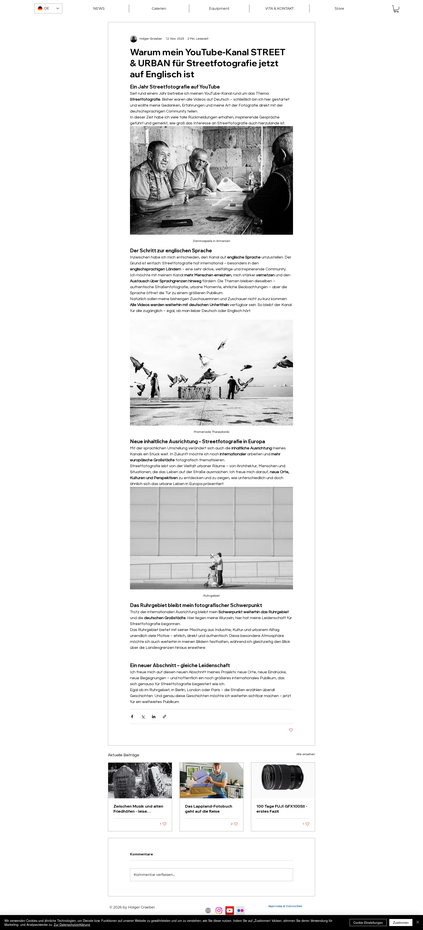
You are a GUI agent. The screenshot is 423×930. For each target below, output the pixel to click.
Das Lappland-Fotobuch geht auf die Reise (208, 809)
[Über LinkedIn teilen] (154, 716)
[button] (159, 8)
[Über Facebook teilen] (132, 716)
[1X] (208, 910)
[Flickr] (240, 910)
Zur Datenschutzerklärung (72, 924)
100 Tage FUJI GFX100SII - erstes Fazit (281, 809)
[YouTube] (229, 910)
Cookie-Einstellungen (368, 922)
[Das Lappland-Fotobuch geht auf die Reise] (211, 780)
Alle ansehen (305, 754)
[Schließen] (417, 922)
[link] (396, 9)
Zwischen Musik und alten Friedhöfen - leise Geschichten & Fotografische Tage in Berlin (138, 809)
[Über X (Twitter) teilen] (143, 716)
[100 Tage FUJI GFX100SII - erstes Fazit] (283, 780)
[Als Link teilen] (164, 716)
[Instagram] (219, 910)
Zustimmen (401, 922)
